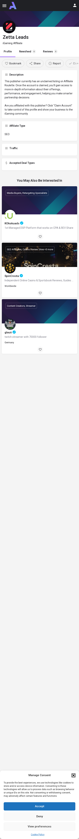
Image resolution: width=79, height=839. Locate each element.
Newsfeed (27, 51)
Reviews (49, 51)
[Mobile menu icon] (4, 5)
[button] (73, 775)
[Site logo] (13, 5)
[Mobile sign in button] (74, 5)
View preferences (39, 826)
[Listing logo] (9, 26)
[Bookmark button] (40, 237)
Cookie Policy (37, 834)
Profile (8, 51)
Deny (39, 816)
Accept (39, 806)
